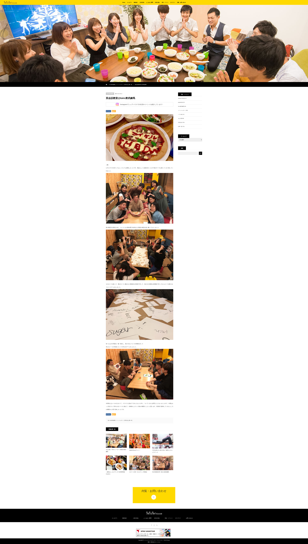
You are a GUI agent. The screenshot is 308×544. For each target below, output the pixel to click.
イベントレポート (119, 84)
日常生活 (126, 84)
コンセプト (129, 2)
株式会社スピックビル (155, 542)
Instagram (154, 525)
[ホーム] (106, 82)
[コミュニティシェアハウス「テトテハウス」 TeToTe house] (154, 513)
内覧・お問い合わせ (181, 2)
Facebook (151, 525)
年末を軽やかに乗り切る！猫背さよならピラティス (162, 451)
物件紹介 (136, 2)
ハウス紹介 (180, 114)
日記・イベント (165, 2)
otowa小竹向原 (181, 98)
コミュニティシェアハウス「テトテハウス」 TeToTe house (157, 540)
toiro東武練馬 (112, 84)
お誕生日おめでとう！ (134, 450)
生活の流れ (157, 2)
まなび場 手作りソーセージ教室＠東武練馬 (116, 450)
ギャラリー (172, 2)
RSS (157, 525)
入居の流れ (142, 2)
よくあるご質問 (149, 2)
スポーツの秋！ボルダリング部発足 (138, 472)
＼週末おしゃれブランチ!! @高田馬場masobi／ (115, 473)
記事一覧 (130, 84)
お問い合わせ (189, 518)
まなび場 (180, 118)
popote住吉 (180, 102)
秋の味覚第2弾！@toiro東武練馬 (160, 472)
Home (123, 2)
